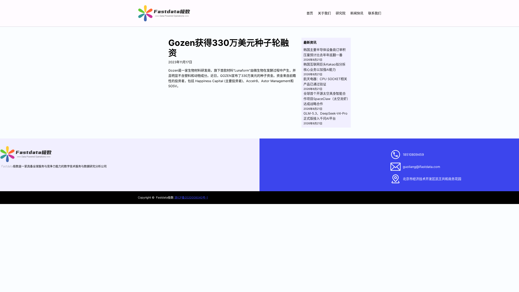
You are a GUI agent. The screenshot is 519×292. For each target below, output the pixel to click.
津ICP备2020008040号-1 (191, 197)
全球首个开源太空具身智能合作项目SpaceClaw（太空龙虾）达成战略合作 (325, 98)
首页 (310, 13)
